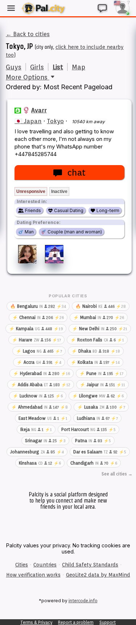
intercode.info (83, 600)
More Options (27, 77)
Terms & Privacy (36, 622)
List (58, 67)
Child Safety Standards (90, 565)
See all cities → (117, 474)
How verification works (33, 575)
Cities (21, 565)
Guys (13, 67)
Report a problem (76, 622)
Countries (45, 565)
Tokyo (55, 121)
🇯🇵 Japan (28, 121)
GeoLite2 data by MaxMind (98, 575)
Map (78, 67)
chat (76, 172)
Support (107, 622)
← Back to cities (28, 34)
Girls (37, 67)
